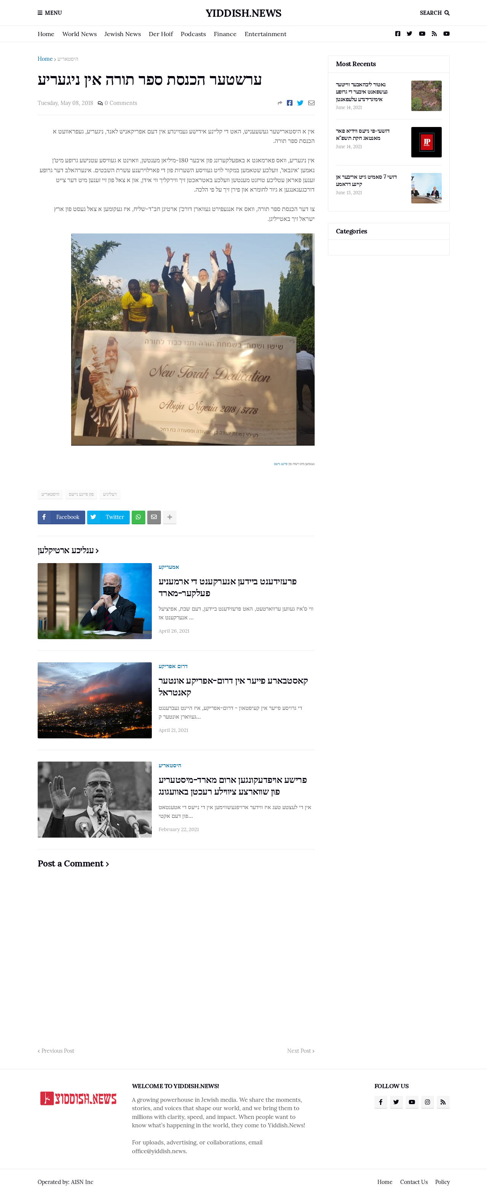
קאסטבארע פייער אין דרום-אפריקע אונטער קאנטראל (233, 686)
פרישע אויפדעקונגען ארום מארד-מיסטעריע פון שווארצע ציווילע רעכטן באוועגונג (233, 785)
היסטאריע (67, 59)
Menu (53, 13)
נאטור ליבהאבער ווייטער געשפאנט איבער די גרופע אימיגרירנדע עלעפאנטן (362, 92)
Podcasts (193, 34)
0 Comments (121, 103)
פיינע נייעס (281, 464)
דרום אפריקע (173, 666)
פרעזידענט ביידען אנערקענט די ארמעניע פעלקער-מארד (228, 587)
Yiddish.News (244, 12)
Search (431, 13)
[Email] (311, 103)
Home (46, 34)
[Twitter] (300, 103)
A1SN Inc (82, 1182)
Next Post (299, 1050)
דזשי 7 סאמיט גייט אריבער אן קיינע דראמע (366, 180)
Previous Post (57, 1050)
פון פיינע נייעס (81, 494)
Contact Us (414, 1182)
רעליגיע (110, 494)
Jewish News (123, 34)
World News (79, 34)
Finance (225, 34)
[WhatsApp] (138, 517)
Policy (442, 1182)
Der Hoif (161, 34)
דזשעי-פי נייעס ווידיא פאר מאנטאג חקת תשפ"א (363, 134)
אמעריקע (169, 566)
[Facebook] (290, 103)
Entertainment (265, 34)
